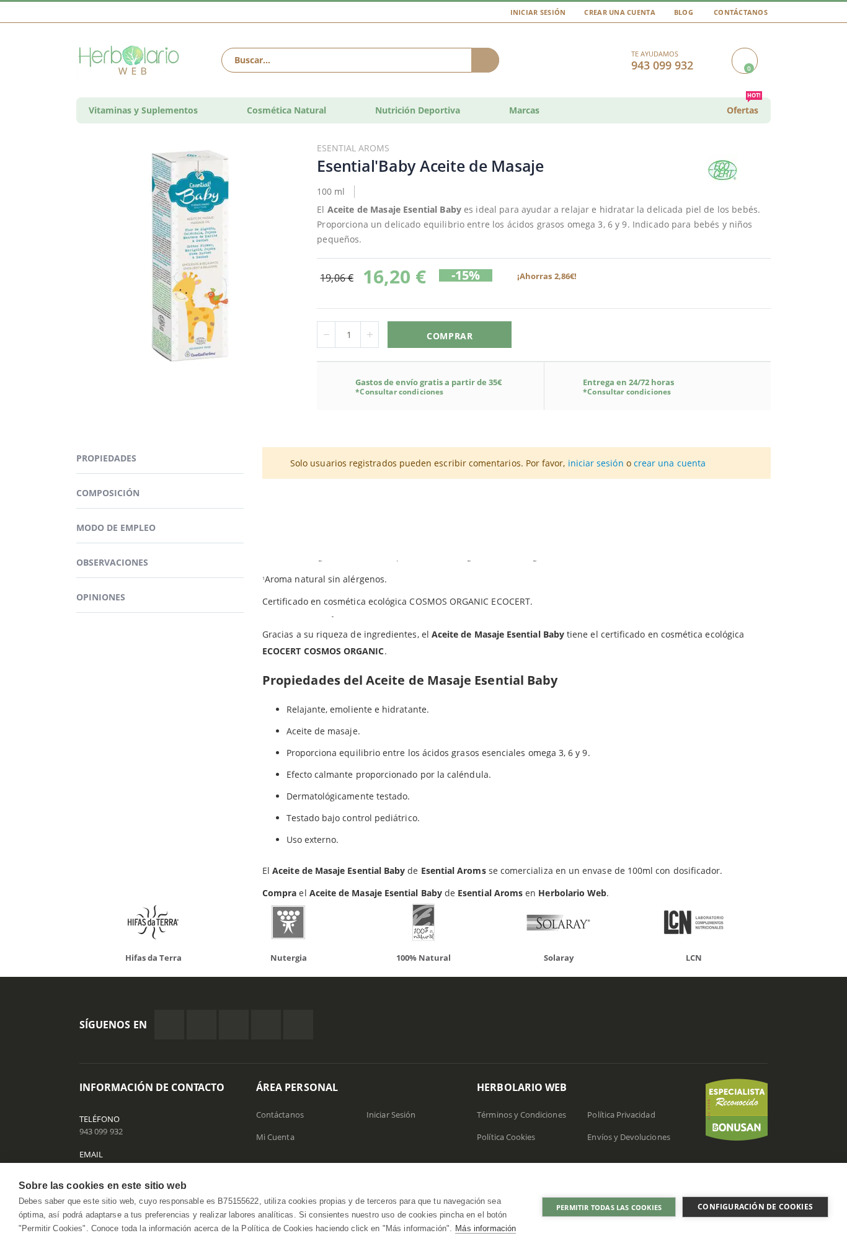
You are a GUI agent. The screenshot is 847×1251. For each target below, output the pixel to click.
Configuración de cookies (755, 1206)
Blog (683, 12)
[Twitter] (201, 1025)
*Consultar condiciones (399, 391)
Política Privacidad (621, 1114)
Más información (485, 1228)
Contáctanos (741, 12)
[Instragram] (234, 1025)
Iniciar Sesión (538, 12)
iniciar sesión (596, 463)
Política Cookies (506, 1136)
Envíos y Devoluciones (628, 1136)
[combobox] (360, 60)
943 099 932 (101, 1131)
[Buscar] (485, 60)
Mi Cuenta (275, 1136)
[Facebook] (169, 1025)
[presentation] (70, 925)
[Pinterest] (266, 1025)
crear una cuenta (670, 463)
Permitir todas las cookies (609, 1207)
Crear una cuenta (619, 12)
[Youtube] (298, 1025)
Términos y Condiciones (521, 1114)
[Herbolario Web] (131, 60)
